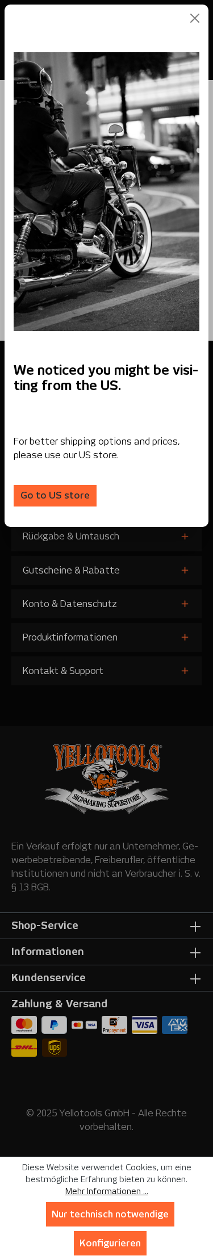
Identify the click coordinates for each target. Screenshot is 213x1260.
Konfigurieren (110, 1243)
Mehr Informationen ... (106, 1191)
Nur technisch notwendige (110, 1214)
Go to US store (55, 495)
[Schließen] (195, 18)
